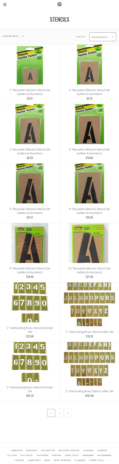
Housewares (104, 455)
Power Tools (96, 460)
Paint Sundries (62, 460)
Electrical (27, 455)
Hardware (88, 455)
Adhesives (32, 450)
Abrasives (17, 450)
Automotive (48, 450)
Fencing (56, 455)
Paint (47, 460)
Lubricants (34, 460)
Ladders (19, 460)
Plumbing (80, 460)
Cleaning (88, 450)
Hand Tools (72, 455)
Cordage (102, 450)
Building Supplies (69, 450)
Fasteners (42, 455)
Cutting (12, 455)
